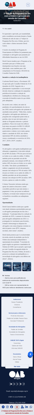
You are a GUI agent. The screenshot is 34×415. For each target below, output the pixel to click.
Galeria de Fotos (17, 345)
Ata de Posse (17, 359)
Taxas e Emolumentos (17, 334)
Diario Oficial (17, 357)
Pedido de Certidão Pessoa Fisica (17, 318)
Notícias (7, 275)
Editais (17, 362)
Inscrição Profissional (17, 321)
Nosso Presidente (17, 302)
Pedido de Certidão (17, 329)
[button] (28, 5)
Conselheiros (17, 307)
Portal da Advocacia (17, 316)
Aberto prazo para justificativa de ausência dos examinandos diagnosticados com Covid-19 (15, 280)
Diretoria (17, 305)
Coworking (17, 343)
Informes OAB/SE (17, 348)
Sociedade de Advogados (17, 332)
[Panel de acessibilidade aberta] (30, 354)
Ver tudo (17, 366)
